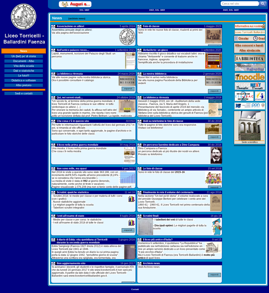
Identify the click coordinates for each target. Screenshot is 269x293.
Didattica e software (24, 80)
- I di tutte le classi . (173, 219)
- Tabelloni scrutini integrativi (68, 207)
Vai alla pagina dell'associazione (70, 32)
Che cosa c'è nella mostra (66, 151)
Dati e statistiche (23, 70)
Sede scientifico (250, 142)
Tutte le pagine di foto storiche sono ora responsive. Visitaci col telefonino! (167, 126)
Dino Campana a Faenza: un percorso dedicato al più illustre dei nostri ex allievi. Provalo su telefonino (169, 151)
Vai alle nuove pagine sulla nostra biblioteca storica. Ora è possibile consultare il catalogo (81, 79)
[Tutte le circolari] (241, 38)
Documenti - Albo (23, 61)
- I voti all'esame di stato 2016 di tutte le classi (77, 222)
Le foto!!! (23, 75)
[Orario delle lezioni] (258, 38)
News (23, 51)
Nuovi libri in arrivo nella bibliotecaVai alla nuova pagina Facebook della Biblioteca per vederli (168, 80)
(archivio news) (76, 18)
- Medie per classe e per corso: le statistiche (77, 219)
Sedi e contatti (24, 93)
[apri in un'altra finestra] (75, 4)
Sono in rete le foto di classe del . (161, 172)
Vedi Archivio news (149, 266)
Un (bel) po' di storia (24, 56)
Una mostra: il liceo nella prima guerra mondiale (79, 148)
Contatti (135, 289)
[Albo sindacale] (249, 50)
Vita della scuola (24, 65)
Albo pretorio (23, 85)
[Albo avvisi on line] (249, 45)
